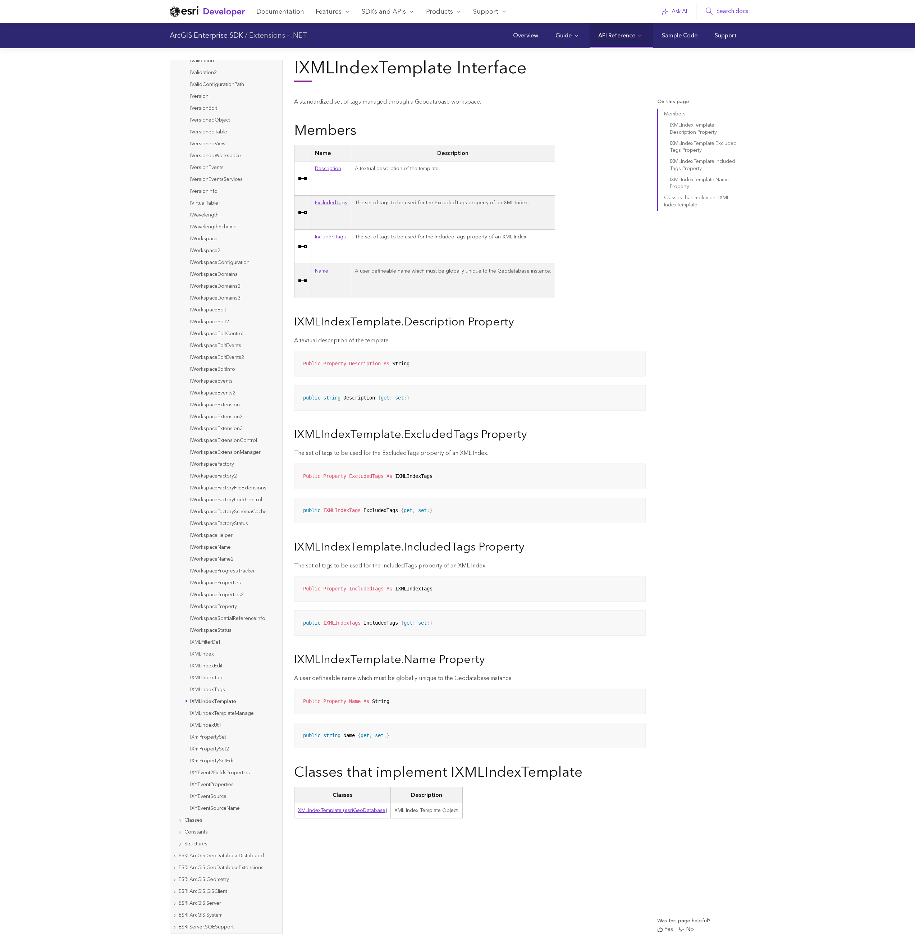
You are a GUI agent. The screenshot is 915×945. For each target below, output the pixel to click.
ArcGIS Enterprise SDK (206, 35)
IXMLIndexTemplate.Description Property (693, 128)
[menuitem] (525, 35)
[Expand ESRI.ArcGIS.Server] (174, 903)
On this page (673, 102)
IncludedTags (330, 237)
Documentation (280, 11)
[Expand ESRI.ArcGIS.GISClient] (174, 892)
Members (675, 114)
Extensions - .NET (278, 35)
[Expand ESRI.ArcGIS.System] (174, 915)
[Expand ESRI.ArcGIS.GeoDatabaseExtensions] (174, 868)
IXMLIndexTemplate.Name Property (699, 183)
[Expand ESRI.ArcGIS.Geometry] (174, 880)
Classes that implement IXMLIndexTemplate (696, 201)
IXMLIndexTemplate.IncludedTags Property (702, 165)
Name (321, 271)
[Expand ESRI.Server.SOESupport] (174, 927)
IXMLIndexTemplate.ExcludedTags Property (703, 147)
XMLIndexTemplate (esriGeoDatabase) (342, 810)
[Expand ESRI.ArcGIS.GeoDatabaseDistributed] (174, 856)
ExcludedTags (331, 202)
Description (328, 168)
